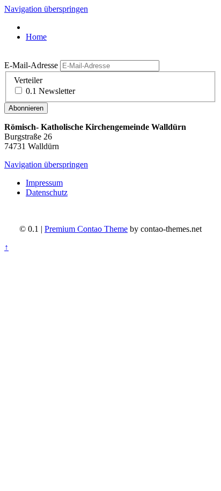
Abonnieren (26, 108)
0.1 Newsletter (50, 91)
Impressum (44, 182)
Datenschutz (47, 192)
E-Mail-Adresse (31, 65)
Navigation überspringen (46, 8)
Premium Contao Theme (86, 228)
